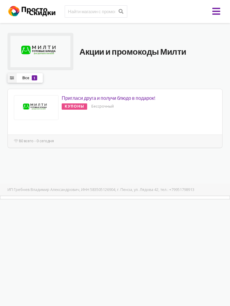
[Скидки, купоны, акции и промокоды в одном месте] (34, 10)
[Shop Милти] (40, 51)
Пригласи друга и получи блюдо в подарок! (108, 98)
